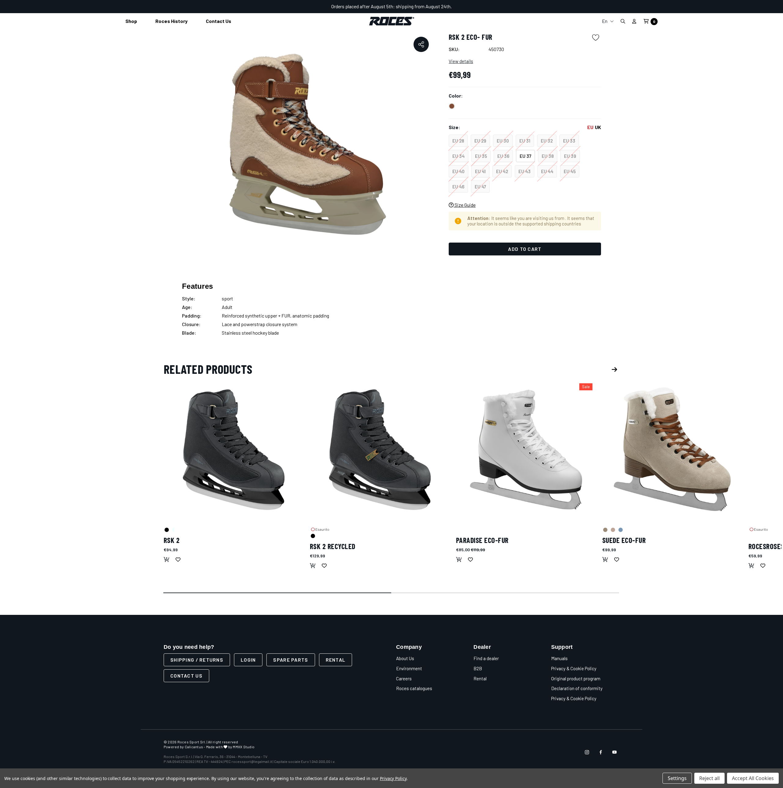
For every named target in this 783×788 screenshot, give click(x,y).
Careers (404, 678)
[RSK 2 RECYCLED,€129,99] (380, 450)
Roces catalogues (414, 688)
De (607, 53)
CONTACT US (186, 675)
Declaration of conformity (577, 688)
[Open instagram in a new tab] (587, 752)
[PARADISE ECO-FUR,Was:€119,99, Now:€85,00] (526, 450)
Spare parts (290, 660)
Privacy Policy (393, 778)
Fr (608, 43)
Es (607, 62)
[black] (166, 529)
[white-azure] (174, 529)
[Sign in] (634, 21)
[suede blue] (620, 529)
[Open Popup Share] (421, 44)
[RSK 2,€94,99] (234, 450)
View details (461, 61)
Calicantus (194, 747)
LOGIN (248, 660)
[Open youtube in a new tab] (614, 752)
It (607, 33)
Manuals (559, 658)
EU (590, 127)
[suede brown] (605, 529)
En (605, 21)
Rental (336, 660)
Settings (677, 778)
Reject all (709, 778)
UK (598, 127)
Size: (525, 127)
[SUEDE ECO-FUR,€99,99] (672, 450)
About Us (405, 658)
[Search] (623, 21)
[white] (459, 529)
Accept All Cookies (753, 778)
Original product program (575, 678)
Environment (409, 668)
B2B (477, 668)
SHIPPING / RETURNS (196, 660)
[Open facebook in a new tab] (601, 752)
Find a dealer (486, 658)
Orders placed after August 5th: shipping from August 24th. (391, 6)
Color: (456, 95)
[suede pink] (612, 529)
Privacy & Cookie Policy (573, 668)
